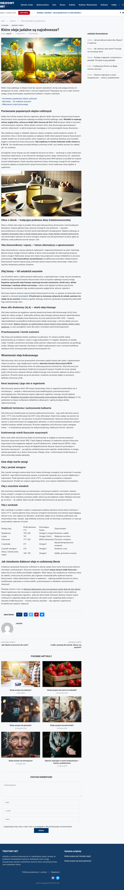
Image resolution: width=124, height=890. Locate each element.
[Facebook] (120, 13)
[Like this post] (20, 614)
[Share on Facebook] (26, 614)
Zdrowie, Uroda (27, 5)
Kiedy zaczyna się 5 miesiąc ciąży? (77, 856)
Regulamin (55, 872)
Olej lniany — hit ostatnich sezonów (16, 101)
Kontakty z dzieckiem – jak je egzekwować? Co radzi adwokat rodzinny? (62, 13)
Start (2, 21)
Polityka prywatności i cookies (34, 872)
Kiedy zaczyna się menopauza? (21, 761)
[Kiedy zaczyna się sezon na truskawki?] (62, 674)
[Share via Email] (42, 614)
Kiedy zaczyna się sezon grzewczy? (77, 861)
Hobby (114, 5)
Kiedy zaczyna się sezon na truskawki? (62, 690)
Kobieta (72, 5)
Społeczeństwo (42, 5)
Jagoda (9, 34)
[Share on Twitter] (31, 614)
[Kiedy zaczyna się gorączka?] (20, 709)
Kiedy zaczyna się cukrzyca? (20, 690)
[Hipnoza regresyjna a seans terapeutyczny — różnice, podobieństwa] (62, 745)
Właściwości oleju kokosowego (15, 104)
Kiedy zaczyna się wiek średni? (62, 725)
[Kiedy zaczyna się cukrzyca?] (20, 674)
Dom (54, 5)
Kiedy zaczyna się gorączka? (21, 725)
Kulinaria (104, 5)
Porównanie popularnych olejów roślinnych (19, 99)
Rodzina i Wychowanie (88, 5)
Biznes (62, 5)
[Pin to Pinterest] (36, 614)
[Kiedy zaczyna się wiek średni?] (62, 709)
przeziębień (23, 296)
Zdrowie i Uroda (17, 25)
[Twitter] (123, 13)
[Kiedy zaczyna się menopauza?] (20, 745)
